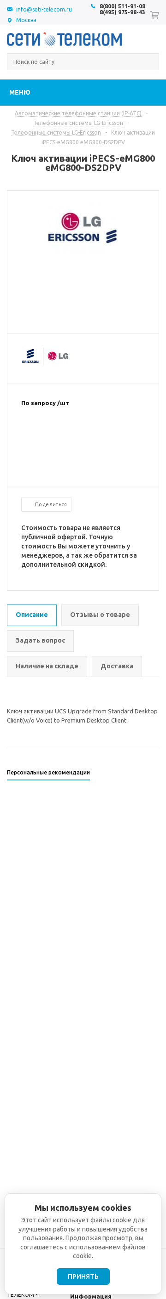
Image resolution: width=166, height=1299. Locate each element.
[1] (25, 432)
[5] (62, 432)
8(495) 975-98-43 (122, 12)
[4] (53, 432)
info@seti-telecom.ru (44, 9)
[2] (35, 432)
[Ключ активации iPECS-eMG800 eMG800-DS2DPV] (83, 251)
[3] (44, 432)
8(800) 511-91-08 (122, 6)
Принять (83, 1276)
